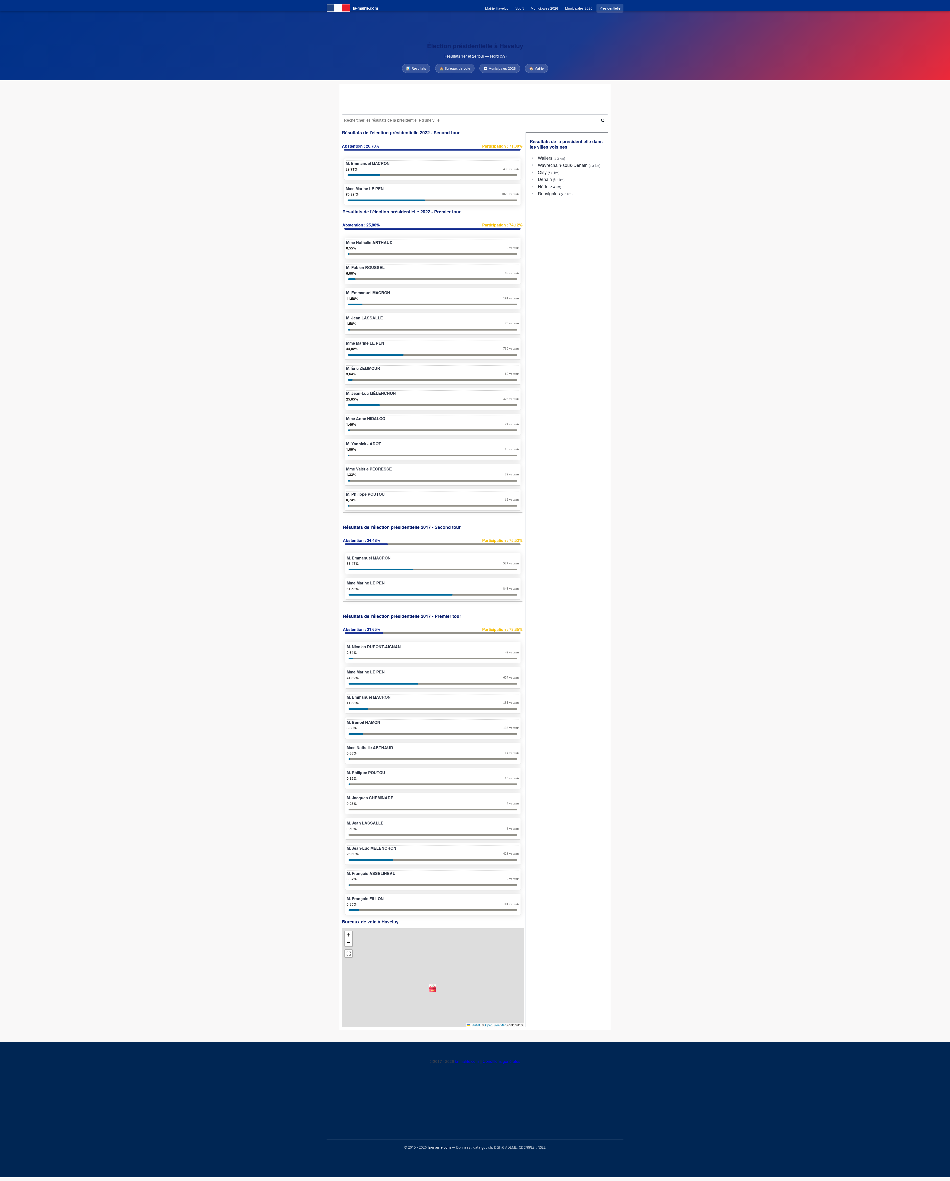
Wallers (545, 158)
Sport (519, 8)
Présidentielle (609, 8)
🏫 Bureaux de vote (454, 68)
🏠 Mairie (536, 68)
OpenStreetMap (495, 1025)
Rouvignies (549, 194)
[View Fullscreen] (348, 953)
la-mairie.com (467, 1061)
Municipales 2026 (544, 8)
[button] (432, 988)
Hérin (543, 186)
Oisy (542, 172)
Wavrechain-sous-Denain (563, 165)
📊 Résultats (416, 68)
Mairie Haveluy (496, 8)
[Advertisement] (475, 99)
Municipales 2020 (579, 8)
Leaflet (475, 1025)
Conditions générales (501, 1061)
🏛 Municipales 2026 (500, 68)
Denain (545, 179)
